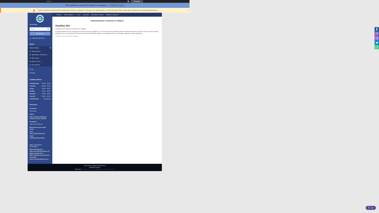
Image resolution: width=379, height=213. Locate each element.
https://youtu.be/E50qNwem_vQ (39, 151)
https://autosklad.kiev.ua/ (37, 133)
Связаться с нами (116, 5)
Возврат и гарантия (112, 14)
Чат (372, 208)
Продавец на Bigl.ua (94, 167)
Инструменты (36, 64)
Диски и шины (36, 61)
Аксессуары (35, 58)
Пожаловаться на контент (88, 169)
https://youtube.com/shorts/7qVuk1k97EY (42, 155)
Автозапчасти (36, 51)
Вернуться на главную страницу (68, 36)
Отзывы (32, 73)
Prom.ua (103, 165)
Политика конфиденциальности (106, 169)
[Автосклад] (40, 18)
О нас (32, 69)
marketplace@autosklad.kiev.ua (38, 138)
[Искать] (48, 29)
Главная (58, 14)
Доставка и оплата (97, 14)
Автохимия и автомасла (39, 54)
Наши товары (34, 48)
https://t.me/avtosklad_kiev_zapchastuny (40, 142)
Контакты (86, 14)
